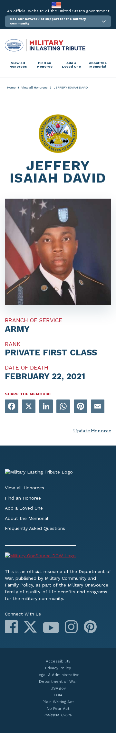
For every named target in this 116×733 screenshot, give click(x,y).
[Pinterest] (90, 626)
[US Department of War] (58, 556)
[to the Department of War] (56, 5)
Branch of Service (33, 320)
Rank (12, 344)
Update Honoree (92, 430)
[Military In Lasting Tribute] (58, 45)
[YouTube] (51, 627)
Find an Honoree (45, 65)
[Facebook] (11, 626)
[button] (58, 21)
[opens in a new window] (11, 406)
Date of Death (26, 367)
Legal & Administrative (58, 674)
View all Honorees (18, 65)
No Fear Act (58, 708)
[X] (30, 626)
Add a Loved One (71, 65)
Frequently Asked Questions (35, 528)
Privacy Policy (58, 668)
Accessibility (58, 661)
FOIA (58, 695)
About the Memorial (98, 65)
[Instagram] (71, 626)
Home (11, 87)
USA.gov (58, 688)
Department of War (58, 681)
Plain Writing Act (58, 702)
